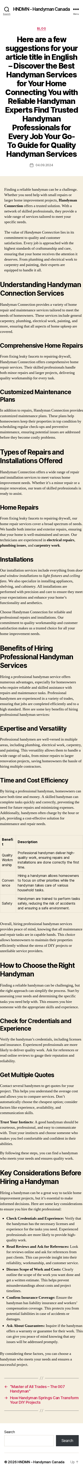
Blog (41, 28)
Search (9, 1432)
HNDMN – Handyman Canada (40, 1462)
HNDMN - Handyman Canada (41, 9)
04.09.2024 (44, 165)
